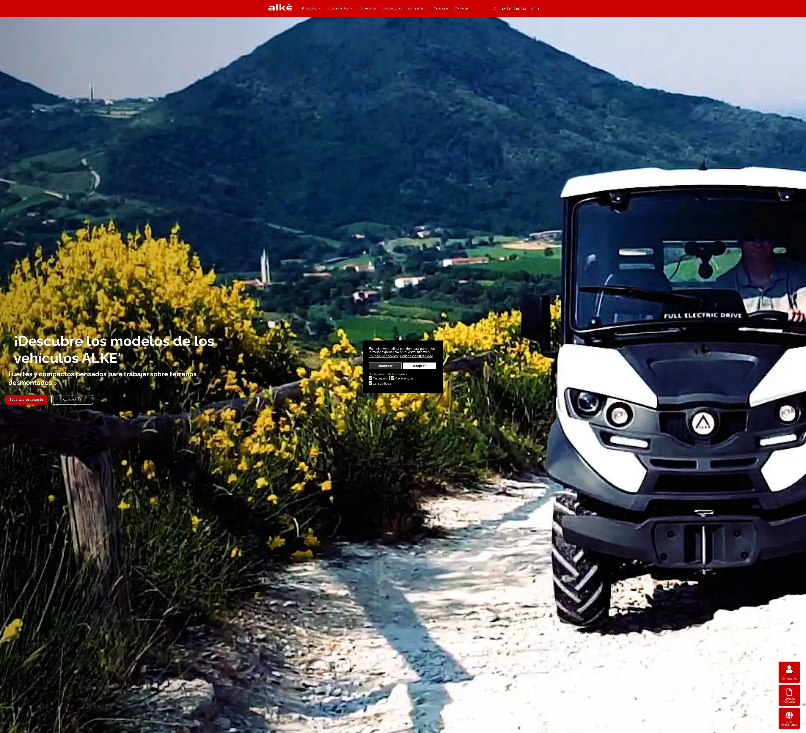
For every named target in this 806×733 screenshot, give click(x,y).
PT (531, 8)
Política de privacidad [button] (416, 356)
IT (538, 8)
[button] (311, 8)
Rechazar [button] (385, 366)
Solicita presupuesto (26, 400)
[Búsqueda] (495, 8)
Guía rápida (72, 400)
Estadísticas (382, 383)
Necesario (380, 378)
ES (524, 8)
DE (517, 8)
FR (511, 8)
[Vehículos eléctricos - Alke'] (280, 7)
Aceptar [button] (419, 366)
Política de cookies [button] (383, 356)
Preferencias (404, 378)
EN (504, 8)
